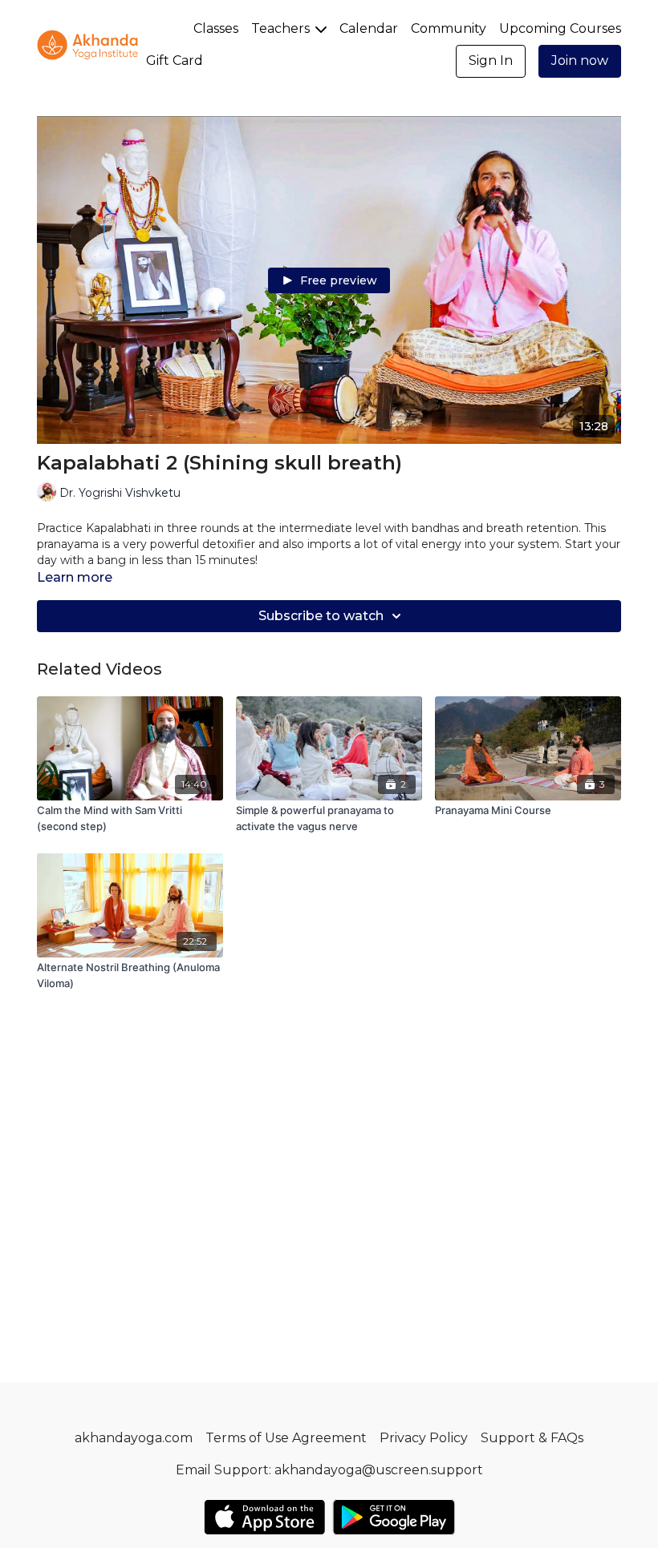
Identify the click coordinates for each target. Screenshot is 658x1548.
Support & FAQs (532, 1437)
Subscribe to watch (321, 615)
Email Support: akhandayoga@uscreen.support (329, 1469)
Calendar (368, 28)
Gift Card (174, 60)
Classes (215, 28)
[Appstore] (264, 1517)
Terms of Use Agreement (286, 1437)
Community (448, 28)
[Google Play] (394, 1517)
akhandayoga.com (134, 1437)
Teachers (282, 28)
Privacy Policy (424, 1437)
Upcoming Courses (560, 28)
